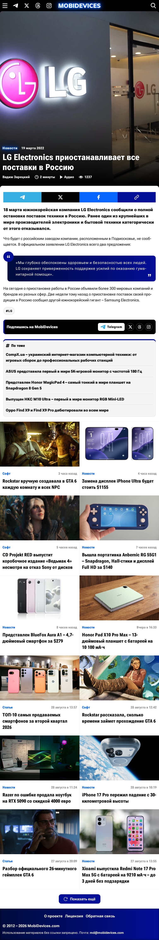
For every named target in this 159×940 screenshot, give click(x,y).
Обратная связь (100, 916)
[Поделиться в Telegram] (22, 197)
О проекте (53, 916)
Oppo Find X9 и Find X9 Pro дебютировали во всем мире (57, 410)
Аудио (69, 177)
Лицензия (74, 916)
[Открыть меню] (4, 5)
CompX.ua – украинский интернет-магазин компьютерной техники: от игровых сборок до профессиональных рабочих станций (71, 357)
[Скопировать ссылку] (137, 197)
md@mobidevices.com (107, 933)
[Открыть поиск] (153, 5)
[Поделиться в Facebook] (99, 197)
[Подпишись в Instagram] (49, 5)
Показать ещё (82, 899)
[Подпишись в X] (26, 5)
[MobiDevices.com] (79, 6)
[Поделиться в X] (60, 197)
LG (10, 311)
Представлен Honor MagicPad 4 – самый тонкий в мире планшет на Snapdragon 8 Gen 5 (68, 385)
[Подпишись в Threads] (37, 5)
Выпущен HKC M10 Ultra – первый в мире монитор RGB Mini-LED (65, 399)
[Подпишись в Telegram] (15, 5)
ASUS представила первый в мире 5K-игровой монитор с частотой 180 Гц (74, 371)
